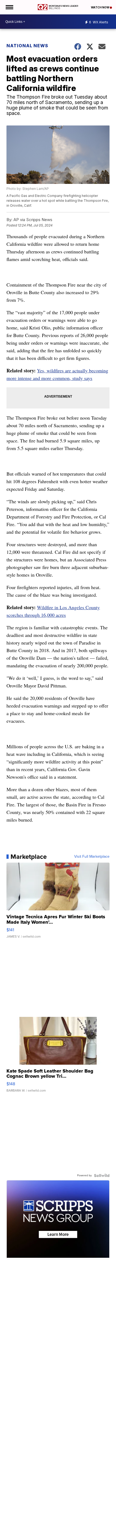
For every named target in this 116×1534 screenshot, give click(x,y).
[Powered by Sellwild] (102, 1175)
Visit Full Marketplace (92, 857)
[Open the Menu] (9, 7)
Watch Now (100, 7)
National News (27, 45)
